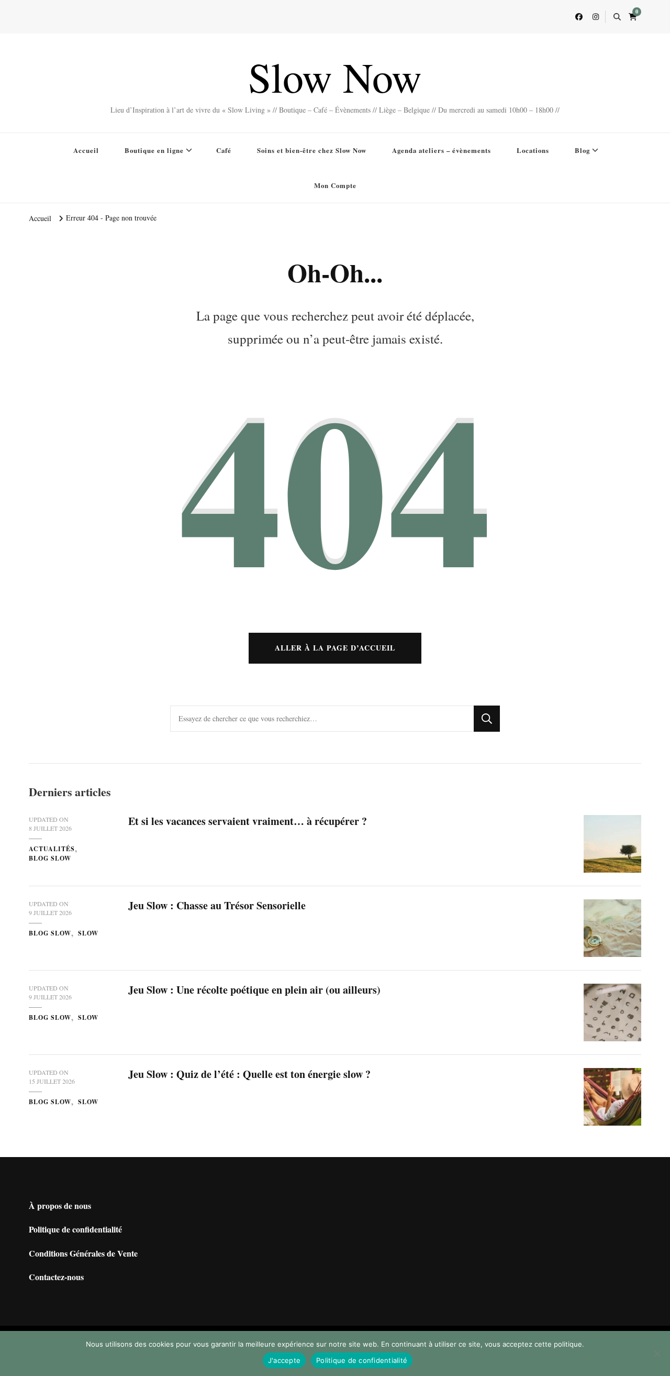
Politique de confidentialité (75, 1229)
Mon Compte (335, 185)
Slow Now (335, 76)
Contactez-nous (56, 1277)
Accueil (86, 150)
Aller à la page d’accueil (335, 647)
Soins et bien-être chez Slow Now (311, 150)
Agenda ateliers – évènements (441, 150)
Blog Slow (50, 858)
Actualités (52, 848)
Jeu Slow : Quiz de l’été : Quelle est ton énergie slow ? (249, 1074)
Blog (582, 150)
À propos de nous (60, 1205)
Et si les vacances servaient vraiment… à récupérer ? (247, 821)
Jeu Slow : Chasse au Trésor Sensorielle (217, 905)
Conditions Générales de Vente (83, 1253)
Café (223, 150)
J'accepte (284, 1360)
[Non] (657, 1353)
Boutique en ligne (154, 150)
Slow (88, 933)
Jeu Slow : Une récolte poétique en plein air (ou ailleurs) (254, 989)
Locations (533, 150)
